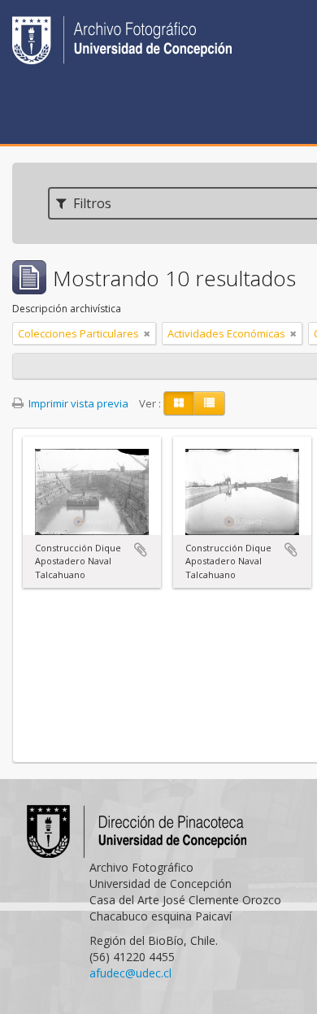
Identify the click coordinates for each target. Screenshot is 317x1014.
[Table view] (209, 403)
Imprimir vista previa (77, 403)
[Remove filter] (147, 333)
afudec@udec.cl (130, 973)
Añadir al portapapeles (140, 550)
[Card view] (178, 403)
